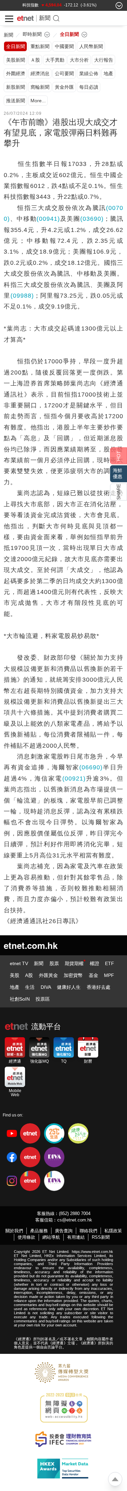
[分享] (118, 492)
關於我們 (14, 1230)
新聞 (44, 18)
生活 (30, 987)
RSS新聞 (101, 1237)
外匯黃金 (48, 975)
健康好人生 (69, 987)
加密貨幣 (73, 975)
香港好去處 (98, 987)
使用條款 (26, 1237)
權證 (94, 963)
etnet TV (19, 963)
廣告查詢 (63, 1230)
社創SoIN (20, 999)
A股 (29, 975)
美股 (14, 975)
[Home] (25, 18)
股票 (54, 963)
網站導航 (51, 1237)
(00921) (74, 778)
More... (38, 100)
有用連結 (76, 1237)
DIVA (46, 987)
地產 (14, 987)
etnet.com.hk (31, 945)
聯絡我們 (88, 1230)
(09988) (22, 295)
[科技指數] (30, 5)
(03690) (92, 218)
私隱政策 (113, 1230)
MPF (109, 975)
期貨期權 (74, 963)
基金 (93, 975)
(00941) (48, 218)
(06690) (91, 767)
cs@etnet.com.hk (74, 1219)
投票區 (43, 999)
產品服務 (39, 1230)
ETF (109, 963)
